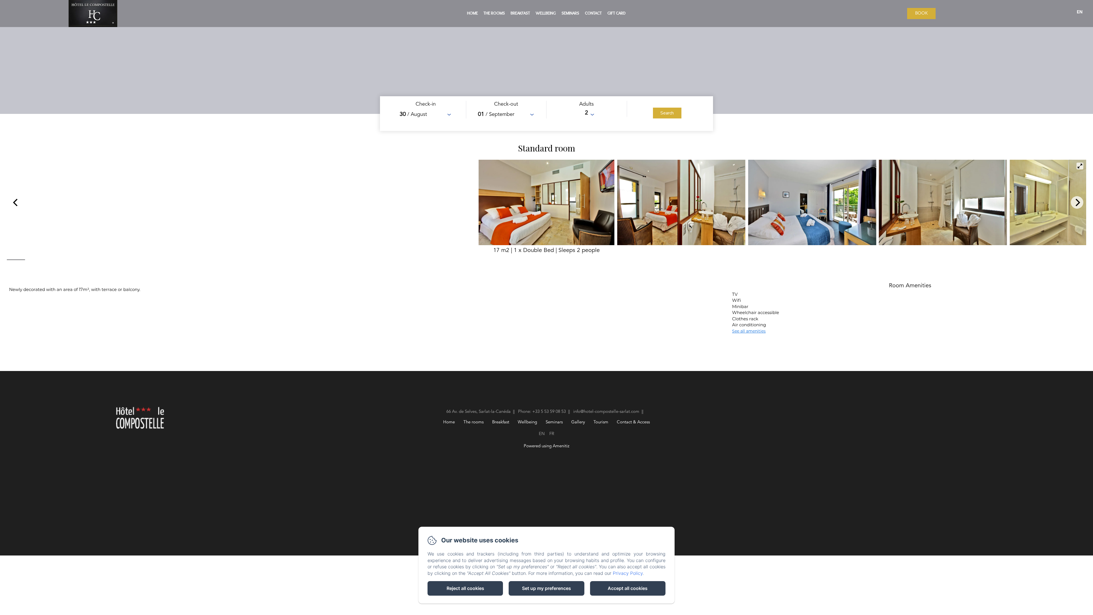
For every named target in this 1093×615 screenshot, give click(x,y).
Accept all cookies (628, 588)
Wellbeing (546, 13)
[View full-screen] (1079, 166)
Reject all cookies (465, 588)
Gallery (578, 422)
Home (472, 13)
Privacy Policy (628, 573)
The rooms (494, 13)
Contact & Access (633, 422)
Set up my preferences (546, 588)
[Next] (1077, 202)
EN (542, 434)
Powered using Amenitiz (546, 446)
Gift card (616, 13)
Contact (593, 13)
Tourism (600, 422)
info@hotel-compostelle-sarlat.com (606, 412)
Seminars (570, 13)
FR (551, 434)
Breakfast (520, 13)
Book (921, 13)
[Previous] (16, 202)
